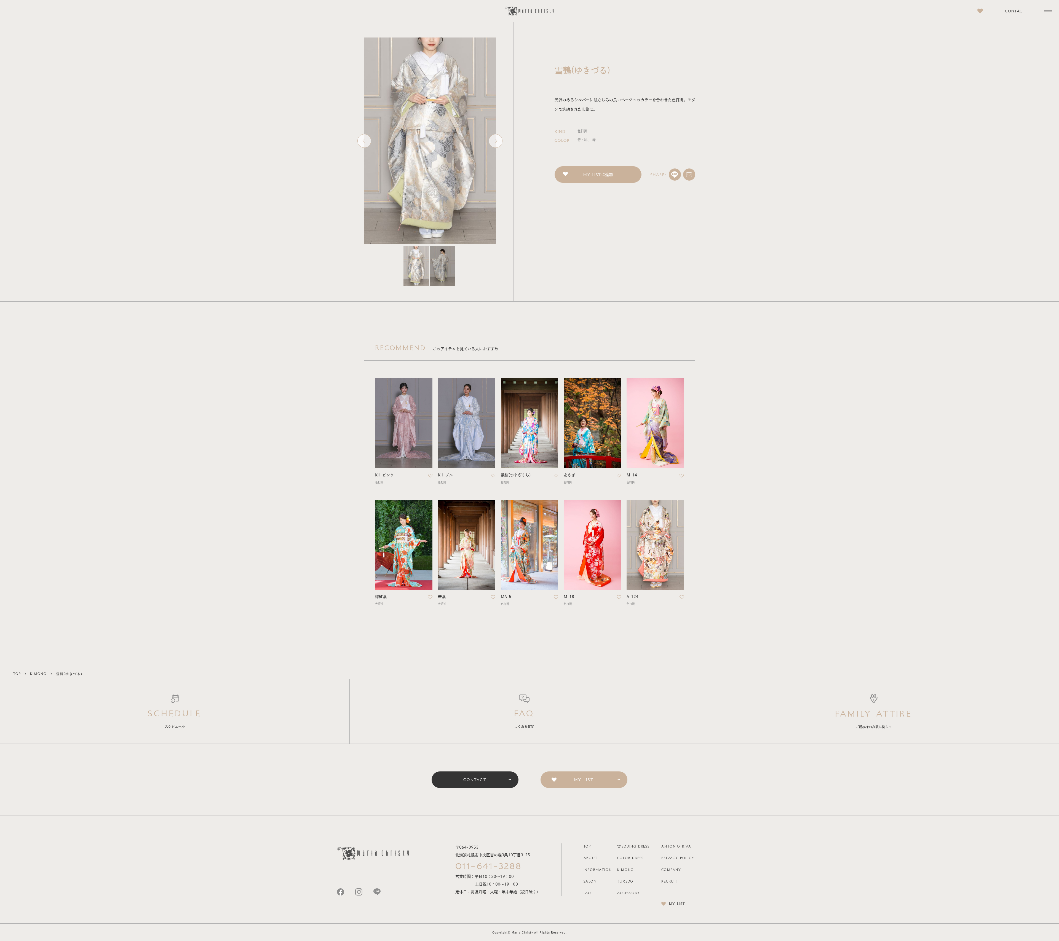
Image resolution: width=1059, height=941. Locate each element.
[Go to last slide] (364, 141)
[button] (416, 266)
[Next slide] (495, 141)
